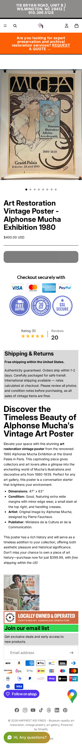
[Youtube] (33, 710)
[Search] (15, 26)
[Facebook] (17, 710)
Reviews (57, 331)
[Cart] (77, 26)
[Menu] (5, 26)
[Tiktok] (41, 710)
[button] (27, 737)
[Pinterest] (65, 710)
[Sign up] (71, 653)
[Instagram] (25, 710)
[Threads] (49, 710)
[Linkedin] (57, 710)
